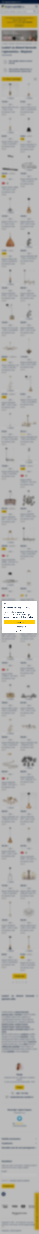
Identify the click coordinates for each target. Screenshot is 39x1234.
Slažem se (20, 622)
